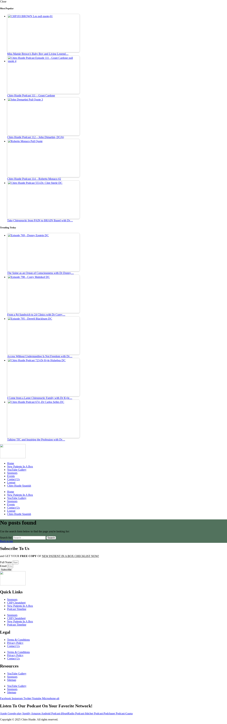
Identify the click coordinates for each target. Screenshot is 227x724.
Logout (11, 482)
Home (10, 463)
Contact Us (13, 479)
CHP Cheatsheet (16, 602)
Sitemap (11, 679)
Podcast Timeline (16, 609)
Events (11, 476)
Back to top (6, 541)
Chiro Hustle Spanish (19, 485)
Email (3, 565)
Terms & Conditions (18, 639)
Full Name (6, 562)
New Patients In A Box (20, 466)
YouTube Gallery (16, 469)
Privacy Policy (15, 642)
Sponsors (12, 472)
